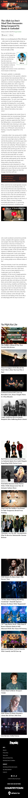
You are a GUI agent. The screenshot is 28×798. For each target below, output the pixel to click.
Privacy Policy (5, 752)
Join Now (23, 178)
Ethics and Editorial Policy (8, 757)
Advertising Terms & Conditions (9, 760)
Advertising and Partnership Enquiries (10, 766)
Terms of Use (5, 755)
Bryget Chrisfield (17, 31)
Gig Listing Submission (7, 769)
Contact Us (5, 772)
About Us (4, 750)
